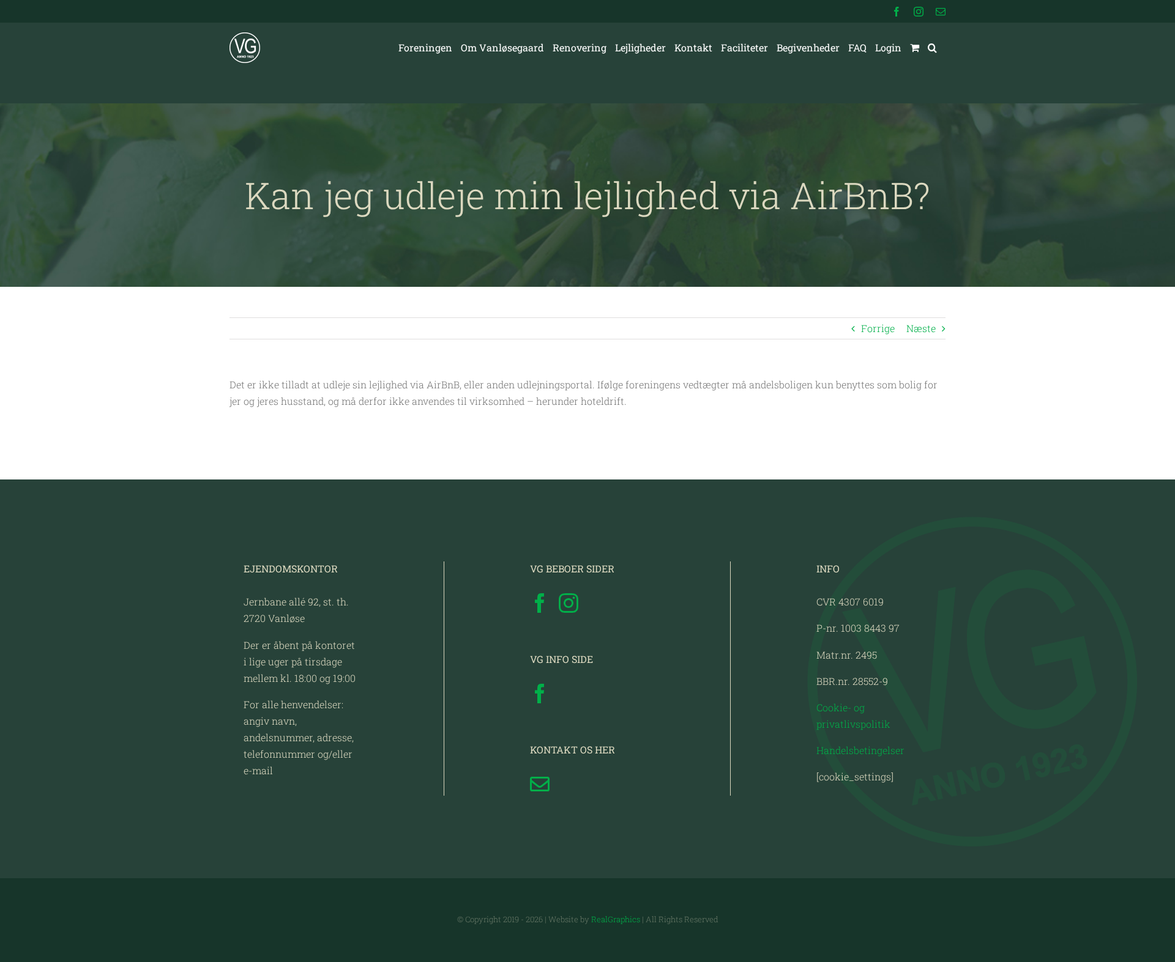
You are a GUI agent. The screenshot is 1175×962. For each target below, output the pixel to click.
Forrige (878, 328)
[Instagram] (568, 603)
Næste (921, 328)
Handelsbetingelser (860, 750)
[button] (932, 47)
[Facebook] (540, 603)
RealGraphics (615, 919)
